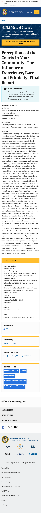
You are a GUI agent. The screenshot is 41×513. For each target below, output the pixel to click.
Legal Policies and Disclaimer (10, 486)
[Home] (21, 12)
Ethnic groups (9, 375)
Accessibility (5, 468)
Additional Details (10, 261)
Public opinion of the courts (14, 386)
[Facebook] (4, 428)
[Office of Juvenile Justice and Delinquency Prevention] (7, 455)
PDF (7, 329)
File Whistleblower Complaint (10, 473)
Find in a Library (9, 343)
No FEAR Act (5, 491)
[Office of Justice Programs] (4, 12)
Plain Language (6, 477)
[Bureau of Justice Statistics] (20, 449)
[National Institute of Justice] (33, 448)
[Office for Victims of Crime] (20, 455)
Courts (23, 370)
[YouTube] (16, 428)
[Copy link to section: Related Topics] (17, 367)
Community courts (11, 370)
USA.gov (4, 500)
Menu (36, 12)
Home (3, 20)
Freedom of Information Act (10, 496)
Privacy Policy (5, 482)
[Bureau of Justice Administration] (8, 448)
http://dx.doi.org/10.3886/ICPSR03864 (18, 356)
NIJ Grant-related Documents (15, 381)
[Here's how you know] (20, 3)
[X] (9, 428)
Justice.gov (4, 505)
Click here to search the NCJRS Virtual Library (20, 42)
